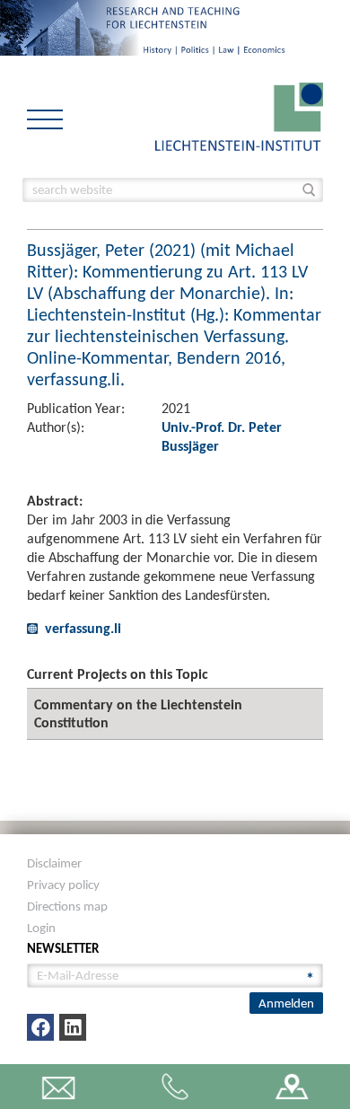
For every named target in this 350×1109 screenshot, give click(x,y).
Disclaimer (54, 863)
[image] (239, 115)
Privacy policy (63, 884)
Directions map (67, 906)
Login (41, 928)
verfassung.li (83, 628)
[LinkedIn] (72, 1027)
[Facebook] (40, 1027)
